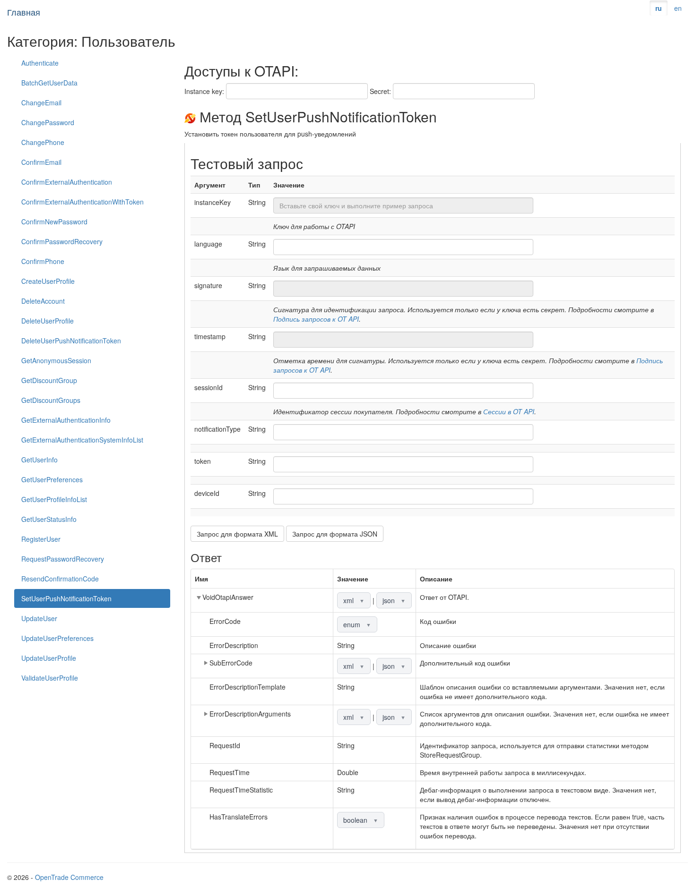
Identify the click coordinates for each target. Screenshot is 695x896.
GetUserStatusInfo (49, 519)
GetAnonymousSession (56, 360)
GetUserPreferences (52, 479)
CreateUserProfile (48, 281)
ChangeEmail (41, 102)
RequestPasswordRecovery (62, 558)
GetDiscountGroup (49, 380)
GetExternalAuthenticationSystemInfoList (82, 439)
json (394, 600)
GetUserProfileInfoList (54, 499)
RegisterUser (41, 539)
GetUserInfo (39, 459)
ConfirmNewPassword (54, 221)
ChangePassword (47, 122)
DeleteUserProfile (47, 320)
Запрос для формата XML (237, 533)
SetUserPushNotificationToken (66, 598)
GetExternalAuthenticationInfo (66, 420)
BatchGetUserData (49, 82)
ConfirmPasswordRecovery (62, 241)
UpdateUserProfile (48, 658)
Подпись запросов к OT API (316, 319)
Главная (23, 12)
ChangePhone (42, 142)
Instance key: (204, 91)
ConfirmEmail (41, 162)
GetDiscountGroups (50, 400)
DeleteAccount (43, 301)
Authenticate (40, 63)
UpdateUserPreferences (57, 638)
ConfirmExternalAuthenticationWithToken (82, 201)
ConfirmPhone (42, 261)
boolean (360, 820)
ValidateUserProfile (49, 678)
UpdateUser (39, 618)
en (678, 8)
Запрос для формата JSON (334, 533)
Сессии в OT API (508, 411)
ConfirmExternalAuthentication (66, 182)
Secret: (380, 91)
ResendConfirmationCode (60, 578)
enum (357, 624)
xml (354, 600)
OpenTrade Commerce (69, 877)
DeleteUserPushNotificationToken (71, 340)
